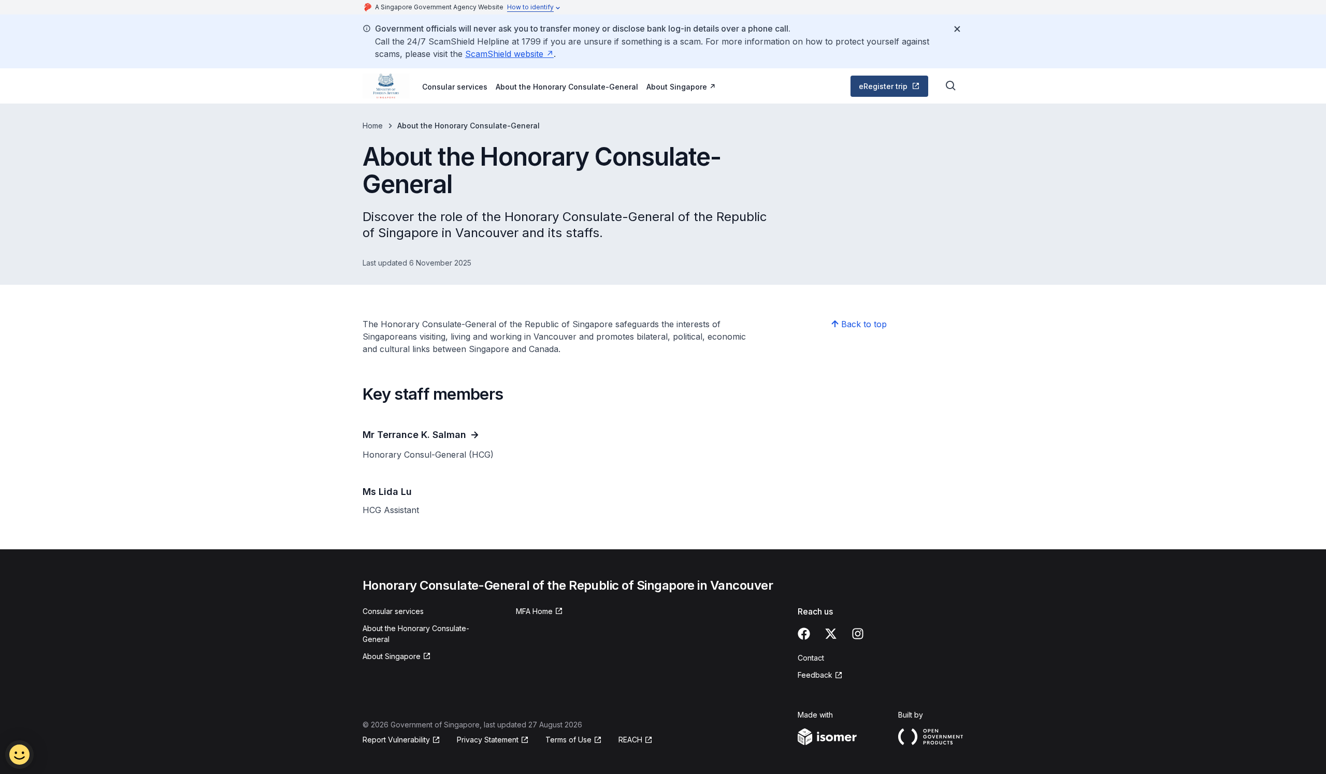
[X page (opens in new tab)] (831, 633)
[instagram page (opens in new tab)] (858, 633)
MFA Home (539, 612)
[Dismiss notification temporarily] (957, 29)
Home (373, 125)
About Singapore (681, 86)
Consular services (454, 86)
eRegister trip (892, 89)
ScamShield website (509, 54)
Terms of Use (573, 740)
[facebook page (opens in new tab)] (804, 633)
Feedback (820, 675)
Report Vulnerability (396, 740)
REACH (635, 740)
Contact (811, 657)
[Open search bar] (951, 86)
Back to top (864, 324)
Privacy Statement (489, 740)
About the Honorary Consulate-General (567, 86)
